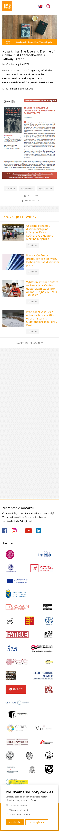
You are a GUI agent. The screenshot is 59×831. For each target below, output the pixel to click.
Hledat (48, 6)
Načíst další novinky (29, 343)
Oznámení (10, 188)
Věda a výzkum (45, 188)
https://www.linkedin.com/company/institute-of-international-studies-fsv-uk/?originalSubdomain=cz (38, 530)
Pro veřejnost (27, 188)
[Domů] (7, 6)
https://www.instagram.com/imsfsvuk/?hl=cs (14, 530)
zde (31, 88)
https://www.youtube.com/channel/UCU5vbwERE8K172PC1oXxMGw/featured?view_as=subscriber (28, 530)
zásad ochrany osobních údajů (21, 800)
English (40, 6)
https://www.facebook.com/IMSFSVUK (4, 530)
